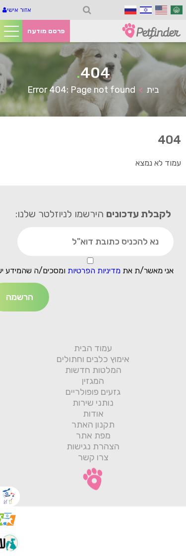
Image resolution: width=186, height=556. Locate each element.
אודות (93, 413)
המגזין (93, 380)
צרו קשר (93, 457)
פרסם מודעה (46, 31)
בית (152, 89)
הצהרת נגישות (93, 446)
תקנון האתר (93, 424)
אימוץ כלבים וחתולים (93, 359)
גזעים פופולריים (93, 391)
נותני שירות (93, 402)
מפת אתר (93, 435)
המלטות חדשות (93, 370)
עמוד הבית (93, 348)
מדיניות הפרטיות (93, 270)
